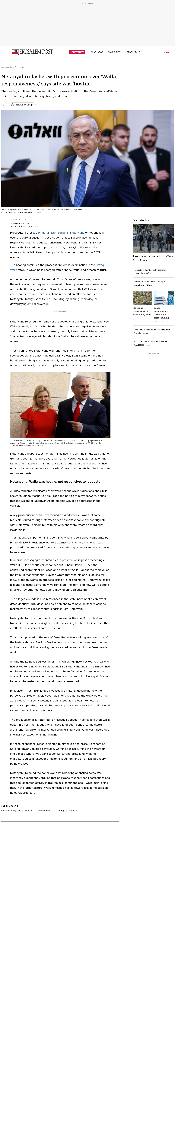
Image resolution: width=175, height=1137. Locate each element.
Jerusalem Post (7, 67)
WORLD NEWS (115, 52)
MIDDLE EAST (133, 52)
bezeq (61, 810)
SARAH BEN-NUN (19, 220)
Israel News (21, 67)
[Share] (4, 105)
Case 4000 (74, 810)
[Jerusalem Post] (30, 52)
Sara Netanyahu (77, 542)
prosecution (69, 560)
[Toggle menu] (5, 52)
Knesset (28, 810)
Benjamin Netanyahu (10, 810)
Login (166, 52)
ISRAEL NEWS (97, 52)
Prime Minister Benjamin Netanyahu (61, 232)
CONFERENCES (77, 52)
